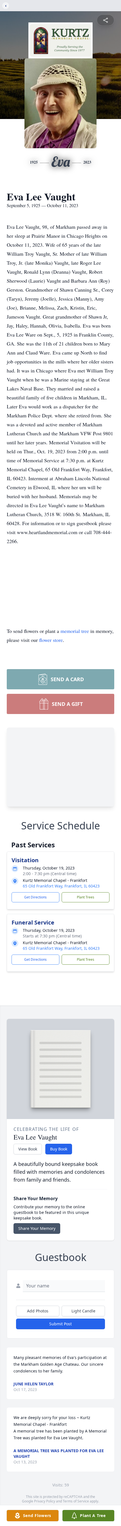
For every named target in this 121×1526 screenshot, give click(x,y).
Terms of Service (76, 1501)
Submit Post (60, 1323)
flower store (51, 640)
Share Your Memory (36, 1228)
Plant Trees (85, 897)
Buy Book (58, 1149)
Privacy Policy (44, 1501)
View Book (27, 1149)
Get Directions (35, 897)
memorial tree (74, 631)
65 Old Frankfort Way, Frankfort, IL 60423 (61, 886)
